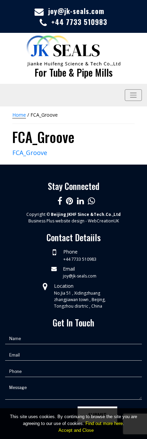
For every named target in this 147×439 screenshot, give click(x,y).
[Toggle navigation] (133, 95)
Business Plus (41, 221)
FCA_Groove (29, 153)
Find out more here (104, 423)
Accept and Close (76, 430)
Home (19, 115)
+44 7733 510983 (79, 22)
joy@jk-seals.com (76, 11)
